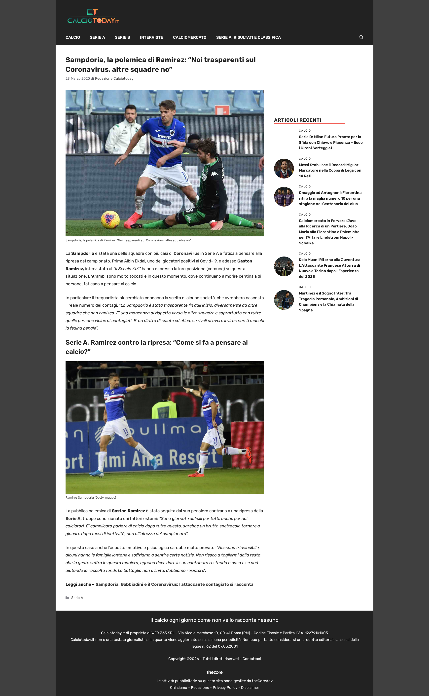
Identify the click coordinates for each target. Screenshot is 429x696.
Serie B (122, 37)
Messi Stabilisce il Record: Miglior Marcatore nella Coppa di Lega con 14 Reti (330, 170)
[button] (361, 37)
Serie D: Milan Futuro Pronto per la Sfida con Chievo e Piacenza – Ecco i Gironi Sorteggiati (331, 142)
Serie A (97, 37)
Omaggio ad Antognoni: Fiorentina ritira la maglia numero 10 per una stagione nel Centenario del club (330, 198)
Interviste (151, 37)
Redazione (200, 687)
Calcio (73, 37)
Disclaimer (250, 687)
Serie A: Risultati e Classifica (248, 37)
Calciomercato (189, 37)
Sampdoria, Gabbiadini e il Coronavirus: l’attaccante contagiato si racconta (174, 584)
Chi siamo (178, 687)
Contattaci (252, 659)
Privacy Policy (225, 687)
